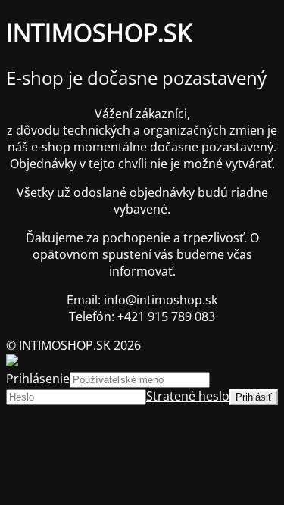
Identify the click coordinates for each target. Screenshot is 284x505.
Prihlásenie (38, 378)
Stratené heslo (187, 396)
